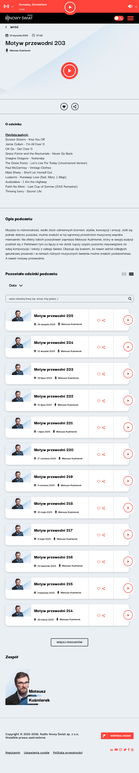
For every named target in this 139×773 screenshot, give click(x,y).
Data (12, 285)
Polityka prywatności (68, 752)
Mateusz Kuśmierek (20, 50)
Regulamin (12, 752)
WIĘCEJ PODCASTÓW (69, 642)
